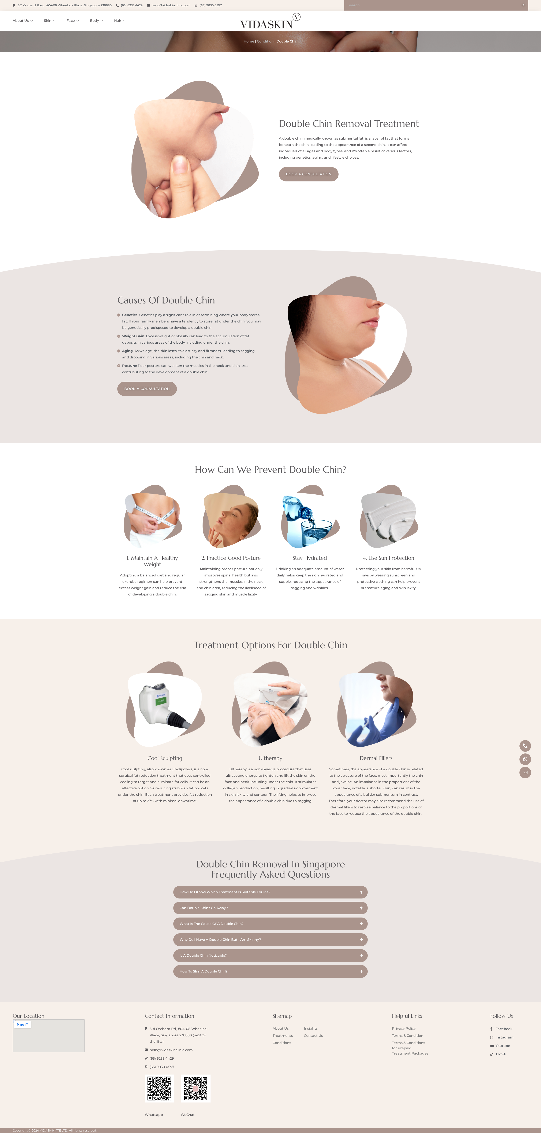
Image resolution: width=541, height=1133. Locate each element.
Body (94, 21)
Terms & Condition (407, 1036)
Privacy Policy (404, 1028)
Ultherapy (270, 758)
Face (71, 21)
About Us (21, 21)
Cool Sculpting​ (165, 758)
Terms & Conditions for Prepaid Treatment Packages (410, 1048)
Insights (311, 1028)
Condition (265, 41)
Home (249, 41)
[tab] (270, 892)
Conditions (282, 1043)
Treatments (283, 1036)
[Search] (523, 5)
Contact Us (313, 1036)
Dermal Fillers (376, 758)
